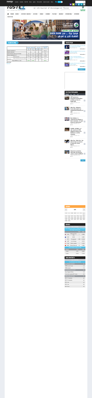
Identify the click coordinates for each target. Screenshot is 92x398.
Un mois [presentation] (67, 94)
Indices (52, 2)
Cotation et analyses (26, 14)
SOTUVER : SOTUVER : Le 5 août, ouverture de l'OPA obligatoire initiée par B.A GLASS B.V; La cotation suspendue (75, 131)
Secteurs (35, 14)
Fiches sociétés (39, 2)
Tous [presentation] (78, 94)
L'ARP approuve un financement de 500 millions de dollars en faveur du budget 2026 (76, 99)
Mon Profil (26, 2)
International (68, 14)
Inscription (21, 2)
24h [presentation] (71, 94)
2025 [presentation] (74, 94)
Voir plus (81, 69)
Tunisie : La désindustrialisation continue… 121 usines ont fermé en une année (77, 57)
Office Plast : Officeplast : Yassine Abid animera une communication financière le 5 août (76, 109)
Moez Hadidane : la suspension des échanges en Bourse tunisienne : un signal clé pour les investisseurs (76, 120)
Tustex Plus (10, 16)
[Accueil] (16, 8)
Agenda (34, 2)
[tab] (67, 94)
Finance (41, 14)
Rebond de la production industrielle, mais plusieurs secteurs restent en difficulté (76, 152)
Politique (54, 14)
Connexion (16, 2)
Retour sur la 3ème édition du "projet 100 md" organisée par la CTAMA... (77, 46)
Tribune (12, 14)
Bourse (30, 2)
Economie (48, 14)
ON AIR (59, 1)
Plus (83, 160)
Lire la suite (82, 48)
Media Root (8, 63)
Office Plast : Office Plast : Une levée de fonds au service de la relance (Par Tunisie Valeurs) (76, 142)
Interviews (76, 14)
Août (75, 209)
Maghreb (61, 14)
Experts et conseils (46, 2)
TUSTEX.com (10, 2)
